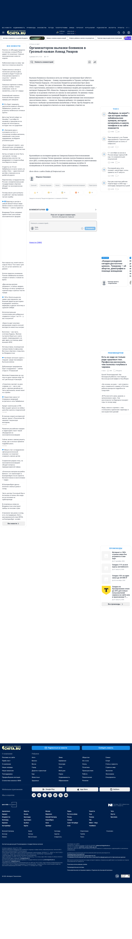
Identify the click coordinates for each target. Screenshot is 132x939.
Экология (109, 771)
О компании (6, 764)
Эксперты (112, 27)
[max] (55, 795)
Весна (34, 764)
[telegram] (34, 795)
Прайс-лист (6, 761)
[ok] (44, 795)
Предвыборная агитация (11, 777)
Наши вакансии (8, 771)
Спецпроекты (111, 777)
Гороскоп (79, 27)
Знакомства (42, 27)
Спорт (108, 761)
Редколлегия (102, 27)
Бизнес (34, 761)
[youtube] (66, 795)
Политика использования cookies (77, 864)
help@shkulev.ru (15, 861)
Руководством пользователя (75, 854)
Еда (33, 774)
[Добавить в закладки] (89, 62)
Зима (60, 757)
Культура (62, 764)
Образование (63, 781)
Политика (86, 767)
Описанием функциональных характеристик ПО (81, 855)
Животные (36, 777)
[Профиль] (128, 32)
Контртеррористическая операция (74, 185)
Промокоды (31, 27)
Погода (51, 27)
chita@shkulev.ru (25, 858)
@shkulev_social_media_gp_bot (88, 847)
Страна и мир (110, 767)
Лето (60, 767)
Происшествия (87, 771)
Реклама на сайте (8, 757)
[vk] (39, 795)
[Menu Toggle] (3, 32)
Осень (84, 764)
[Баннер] (37, 38)
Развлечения (87, 777)
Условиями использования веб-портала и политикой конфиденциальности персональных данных (96, 857)
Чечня (57, 185)
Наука (61, 774)
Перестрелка (93, 185)
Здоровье (35, 781)
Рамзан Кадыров (46, 185)
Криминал (62, 761)
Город (34, 767)
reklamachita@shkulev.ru (103, 845)
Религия (85, 781)
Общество (86, 757)
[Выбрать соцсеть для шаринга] (95, 62)
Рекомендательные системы (75, 867)
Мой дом (62, 771)
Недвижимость (19, 27)
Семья (108, 757)
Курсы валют (90, 27)
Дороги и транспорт (39, 771)
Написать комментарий (44, 62)
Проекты (121, 27)
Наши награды (7, 767)
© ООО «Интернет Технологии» (11, 876)
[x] (61, 795)
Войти (36, 229)
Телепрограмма (61, 27)
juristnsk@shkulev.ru (49, 859)
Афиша (71, 27)
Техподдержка (7, 774)
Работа (84, 774)
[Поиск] (118, 32)
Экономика (110, 774)
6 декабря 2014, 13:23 (35, 56)
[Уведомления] (123, 32)
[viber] (50, 795)
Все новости (7, 27)
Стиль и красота (112, 764)
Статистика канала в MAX (11, 781)
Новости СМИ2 (35, 242)
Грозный (33, 185)
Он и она (85, 761)
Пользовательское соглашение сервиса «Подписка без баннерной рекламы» (90, 870)
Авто (33, 757)
